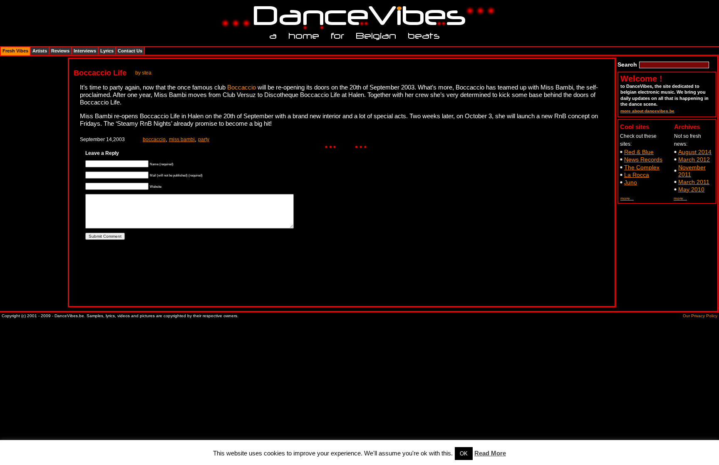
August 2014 (695, 152)
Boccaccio (241, 87)
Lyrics (107, 50)
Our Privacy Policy (700, 315)
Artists (39, 50)
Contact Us (130, 50)
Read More (490, 453)
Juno (630, 182)
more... (627, 198)
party (203, 139)
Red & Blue (639, 152)
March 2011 (693, 182)
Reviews (60, 50)
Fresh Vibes (15, 50)
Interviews (85, 50)
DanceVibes (356, 16)
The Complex (641, 167)
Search (627, 64)
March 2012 (694, 159)
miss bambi (182, 139)
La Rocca (636, 175)
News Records (643, 159)
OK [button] (464, 453)
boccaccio (154, 139)
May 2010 (691, 189)
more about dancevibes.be (647, 111)
